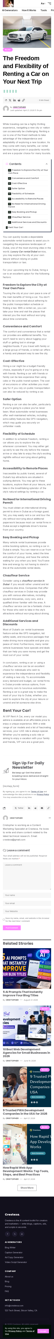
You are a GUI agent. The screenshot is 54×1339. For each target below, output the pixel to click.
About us (9, 1276)
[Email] (42, 808)
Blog (8, 49)
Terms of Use (37, 791)
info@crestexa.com (14, 1305)
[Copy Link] (23, 100)
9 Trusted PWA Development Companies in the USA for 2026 (25, 1112)
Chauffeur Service (21, 217)
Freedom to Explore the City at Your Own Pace (28, 171)
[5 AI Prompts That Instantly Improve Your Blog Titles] (27, 968)
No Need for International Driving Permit (27, 205)
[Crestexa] (8, 3)
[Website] (50, 818)
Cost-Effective (19, 183)
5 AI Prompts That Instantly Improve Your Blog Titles (23, 993)
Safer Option (18, 188)
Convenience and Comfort (25, 178)
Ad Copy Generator (14, 1257)
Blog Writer (10, 1247)
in (22, 1234)
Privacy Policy (15, 1331)
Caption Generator (13, 1252)
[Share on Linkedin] (14, 100)
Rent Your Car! (15, 227)
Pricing (8, 1286)
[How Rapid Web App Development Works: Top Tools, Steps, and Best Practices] (27, 1144)
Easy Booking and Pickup (24, 212)
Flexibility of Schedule (23, 193)
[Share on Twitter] (10, 100)
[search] (36, 3)
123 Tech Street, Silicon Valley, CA (21, 1310)
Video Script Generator (16, 1262)
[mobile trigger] (48, 3)
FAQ (7, 1291)
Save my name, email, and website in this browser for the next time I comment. (27, 919)
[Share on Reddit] (19, 100)
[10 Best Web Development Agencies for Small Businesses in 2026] (27, 1026)
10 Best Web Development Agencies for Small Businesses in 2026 (26, 1052)
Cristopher (19, 107)
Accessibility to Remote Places (27, 198)
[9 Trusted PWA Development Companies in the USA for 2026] (27, 1087)
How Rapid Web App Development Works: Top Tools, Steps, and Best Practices (26, 1171)
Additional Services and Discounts (29, 222)
